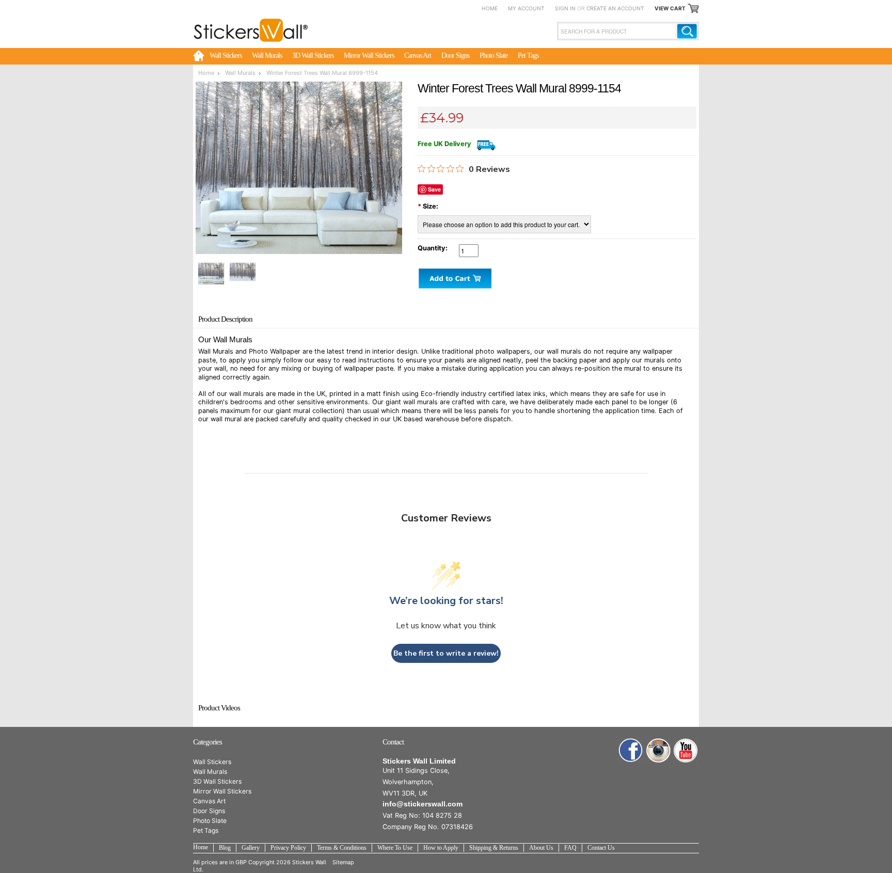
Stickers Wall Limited (419, 761)
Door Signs (455, 55)
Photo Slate (493, 55)
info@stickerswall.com (423, 804)
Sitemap (343, 862)
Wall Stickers (226, 55)
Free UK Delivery (444, 144)
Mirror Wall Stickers (369, 55)
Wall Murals (267, 55)
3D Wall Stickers (312, 55)
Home (490, 8)
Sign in (565, 8)
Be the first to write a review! (446, 653)
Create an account (615, 8)
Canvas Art (417, 55)
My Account (526, 8)
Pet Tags (528, 55)
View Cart (670, 8)
